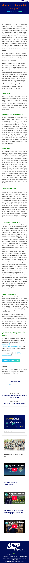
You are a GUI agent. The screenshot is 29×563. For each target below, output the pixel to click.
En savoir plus (8, 431)
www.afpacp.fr (6, 344)
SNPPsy (19, 353)
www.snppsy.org (6, 355)
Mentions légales (20, 561)
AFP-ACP (23, 342)
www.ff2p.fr (17, 346)
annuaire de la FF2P (8, 346)
